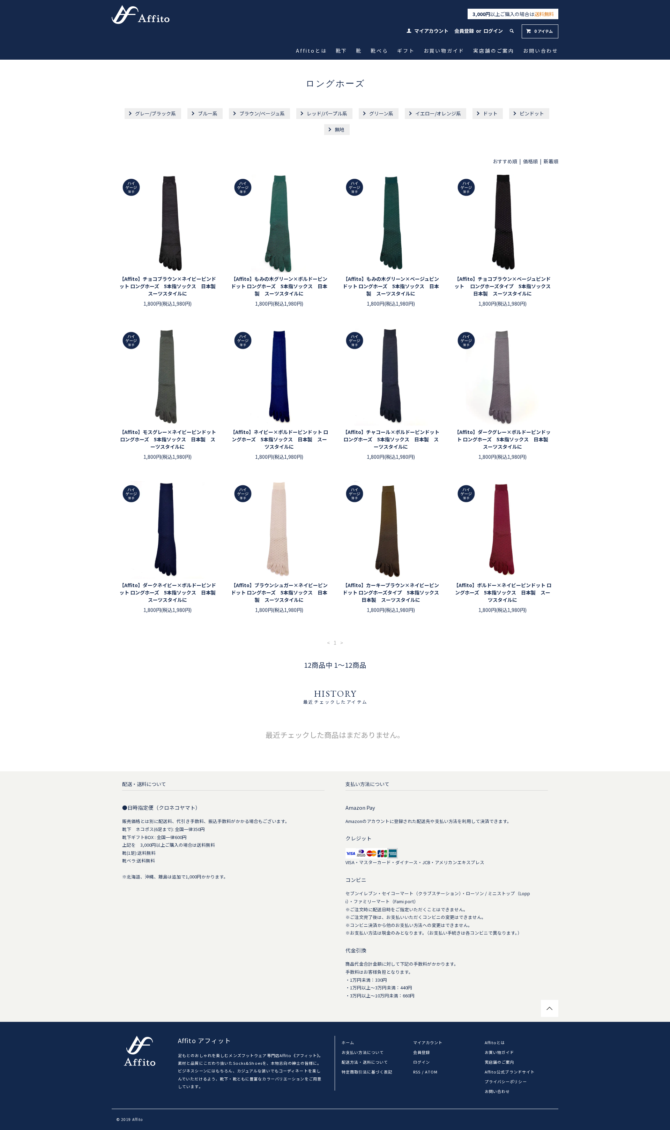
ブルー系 (207, 113)
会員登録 (464, 30)
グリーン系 (381, 113)
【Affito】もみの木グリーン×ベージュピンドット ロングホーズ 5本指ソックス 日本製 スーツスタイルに (391, 286)
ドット (490, 113)
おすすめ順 (505, 161)
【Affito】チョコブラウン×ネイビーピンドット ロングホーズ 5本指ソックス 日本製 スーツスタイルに (167, 286)
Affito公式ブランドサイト (510, 1072)
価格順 (530, 161)
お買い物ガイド (444, 50)
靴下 (341, 50)
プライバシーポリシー (506, 1081)
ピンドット (532, 113)
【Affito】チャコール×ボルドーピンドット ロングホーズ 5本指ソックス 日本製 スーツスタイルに (391, 439)
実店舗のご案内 (494, 50)
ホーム (348, 1042)
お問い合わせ (541, 50)
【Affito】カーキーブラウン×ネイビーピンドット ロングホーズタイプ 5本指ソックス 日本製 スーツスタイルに (391, 592)
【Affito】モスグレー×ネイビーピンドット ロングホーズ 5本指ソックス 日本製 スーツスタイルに (167, 439)
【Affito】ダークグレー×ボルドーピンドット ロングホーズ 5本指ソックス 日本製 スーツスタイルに (502, 439)
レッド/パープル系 (327, 113)
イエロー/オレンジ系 (438, 113)
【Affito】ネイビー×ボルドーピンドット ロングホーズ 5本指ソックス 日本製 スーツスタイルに (279, 439)
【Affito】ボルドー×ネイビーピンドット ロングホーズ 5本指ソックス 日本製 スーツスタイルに (502, 592)
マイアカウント (431, 30)
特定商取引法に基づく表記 (367, 1072)
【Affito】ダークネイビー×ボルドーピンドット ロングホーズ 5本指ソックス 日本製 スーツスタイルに (167, 592)
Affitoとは (312, 50)
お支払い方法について (363, 1052)
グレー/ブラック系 (155, 113)
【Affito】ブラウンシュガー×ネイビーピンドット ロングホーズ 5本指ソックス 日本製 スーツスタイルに (279, 592)
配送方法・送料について (365, 1062)
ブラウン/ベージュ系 (262, 113)
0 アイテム (543, 31)
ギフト (406, 50)
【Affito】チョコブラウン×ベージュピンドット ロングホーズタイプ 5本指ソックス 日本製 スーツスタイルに (502, 286)
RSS (416, 1072)
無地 (339, 129)
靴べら (380, 50)
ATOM (431, 1072)
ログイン (493, 30)
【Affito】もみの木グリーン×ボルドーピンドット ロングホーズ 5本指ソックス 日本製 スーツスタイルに (279, 286)
